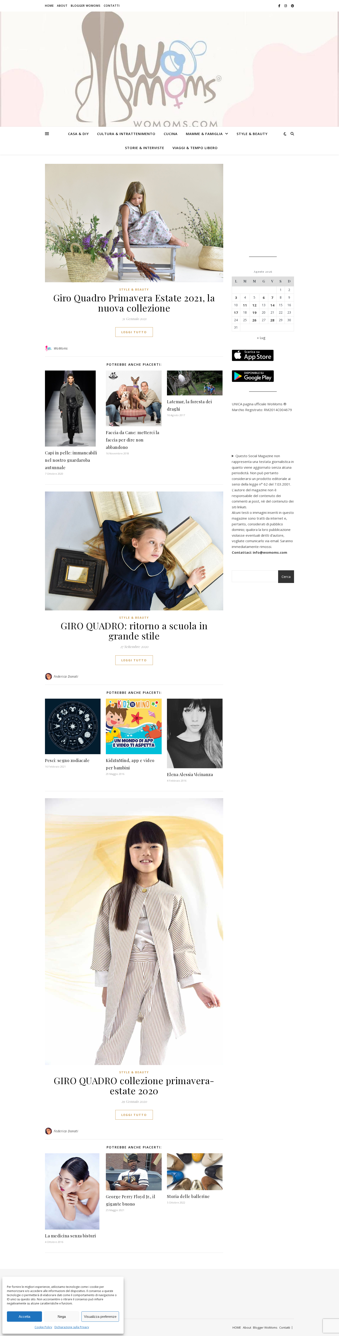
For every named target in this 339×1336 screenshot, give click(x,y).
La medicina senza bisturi (70, 1236)
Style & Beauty (252, 133)
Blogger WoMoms (86, 6)
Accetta (24, 1316)
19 (254, 312)
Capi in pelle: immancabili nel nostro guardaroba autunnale (71, 460)
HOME (49, 6)
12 (254, 305)
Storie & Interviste (144, 147)
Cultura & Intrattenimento (126, 133)
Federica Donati (66, 676)
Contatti (112, 6)
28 (272, 320)
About (62, 6)
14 (272, 305)
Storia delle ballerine (188, 1196)
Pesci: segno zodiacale (67, 760)
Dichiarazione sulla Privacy (71, 1327)
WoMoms (61, 348)
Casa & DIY (78, 133)
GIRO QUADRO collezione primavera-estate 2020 (134, 1085)
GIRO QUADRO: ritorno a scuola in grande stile (134, 630)
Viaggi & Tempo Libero (195, 147)
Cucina (171, 133)
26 (254, 320)
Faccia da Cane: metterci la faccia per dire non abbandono (132, 440)
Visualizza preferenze (100, 1316)
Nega (62, 1316)
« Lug (261, 337)
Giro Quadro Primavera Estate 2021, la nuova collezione (134, 302)
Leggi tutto (134, 332)
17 (236, 312)
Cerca (286, 576)
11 (245, 305)
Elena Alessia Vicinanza (190, 774)
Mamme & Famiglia (204, 133)
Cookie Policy (43, 1327)
